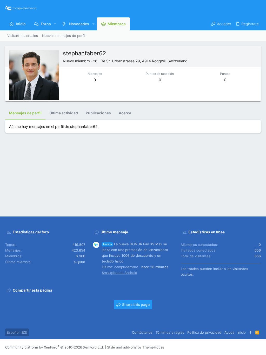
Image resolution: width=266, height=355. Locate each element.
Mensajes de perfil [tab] (25, 113)
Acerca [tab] (125, 113)
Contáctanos (142, 332)
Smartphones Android (119, 273)
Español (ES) (17, 332)
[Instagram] (235, 347)
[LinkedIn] (243, 347)
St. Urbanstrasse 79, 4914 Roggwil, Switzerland (147, 61)
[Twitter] (250, 347)
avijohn (79, 262)
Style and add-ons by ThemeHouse (135, 347)
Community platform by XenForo (54, 347)
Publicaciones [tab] (98, 113)
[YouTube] (258, 347)
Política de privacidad (204, 332)
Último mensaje (114, 232)
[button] (54, 24)
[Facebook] (227, 347)
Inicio (241, 332)
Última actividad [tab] (63, 113)
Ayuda (229, 332)
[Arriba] (250, 332)
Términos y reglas (170, 332)
